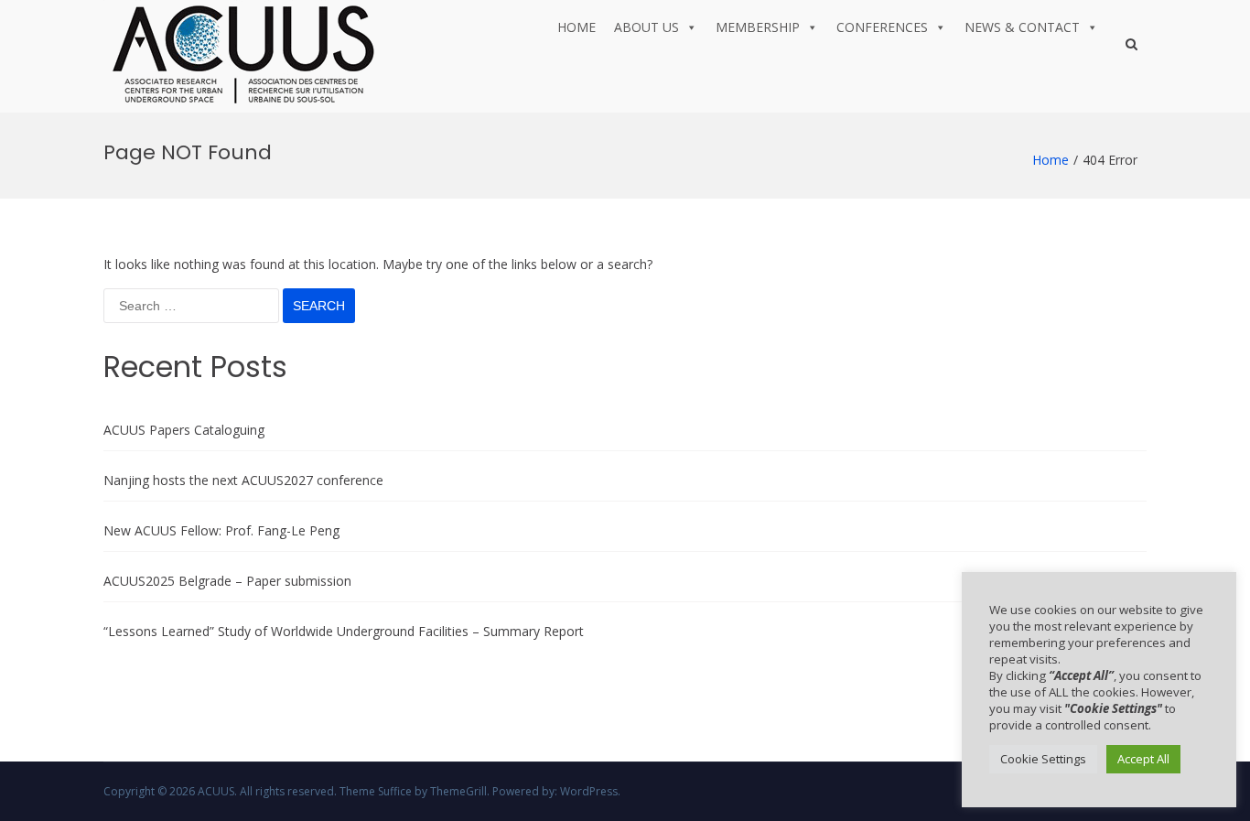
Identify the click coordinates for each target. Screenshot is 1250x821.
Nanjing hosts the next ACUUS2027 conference (243, 480)
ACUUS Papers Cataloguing (183, 429)
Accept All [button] (1143, 759)
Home (576, 27)
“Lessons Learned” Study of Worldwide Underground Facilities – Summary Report (343, 631)
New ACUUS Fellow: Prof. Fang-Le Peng (221, 530)
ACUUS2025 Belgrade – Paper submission (227, 580)
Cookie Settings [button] (1043, 759)
